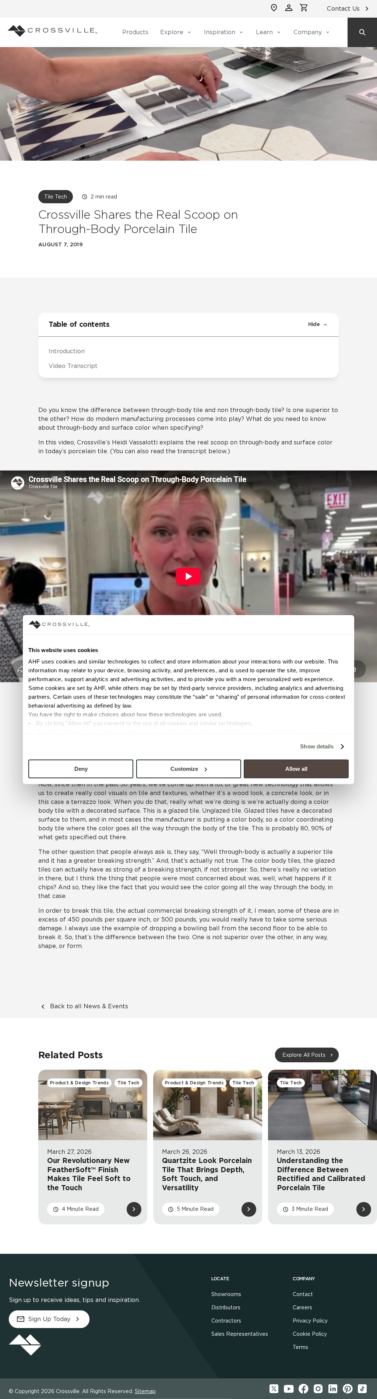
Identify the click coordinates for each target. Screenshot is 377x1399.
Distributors (225, 1307)
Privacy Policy (310, 1321)
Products (135, 32)
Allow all (296, 769)
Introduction (67, 351)
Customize (184, 769)
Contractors (226, 1321)
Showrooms (226, 1294)
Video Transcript (73, 365)
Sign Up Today (49, 1319)
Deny (81, 769)
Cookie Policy (310, 1334)
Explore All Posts (303, 1055)
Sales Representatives (239, 1334)
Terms (300, 1347)
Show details (317, 746)
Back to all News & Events (89, 1006)
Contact (303, 1294)
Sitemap (145, 1391)
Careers (302, 1307)
